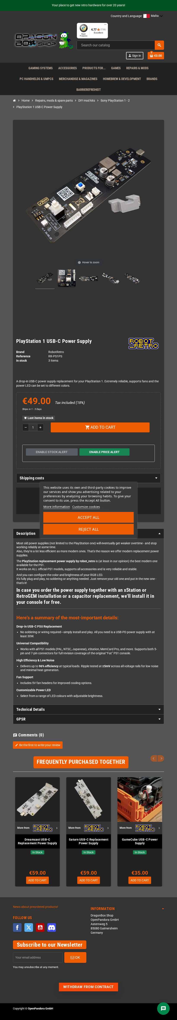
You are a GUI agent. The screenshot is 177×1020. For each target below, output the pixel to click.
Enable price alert (104, 452)
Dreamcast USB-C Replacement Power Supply (37, 841)
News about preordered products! (35, 907)
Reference (23, 356)
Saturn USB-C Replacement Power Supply (88, 841)
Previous (153, 758)
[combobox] (120, 45)
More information (56, 506)
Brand (20, 352)
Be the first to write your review (37, 745)
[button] (153, 16)
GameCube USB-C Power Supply (140, 841)
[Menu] (105, 25)
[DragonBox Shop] (43, 41)
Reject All (89, 529)
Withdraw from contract (88, 987)
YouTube (40, 927)
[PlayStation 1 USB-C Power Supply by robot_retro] (45, 279)
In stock (21, 360)
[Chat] (163, 1008)
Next (161, 758)
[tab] (88, 478)
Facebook (17, 927)
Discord (51, 927)
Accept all (88, 517)
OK (77, 957)
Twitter (28, 927)
